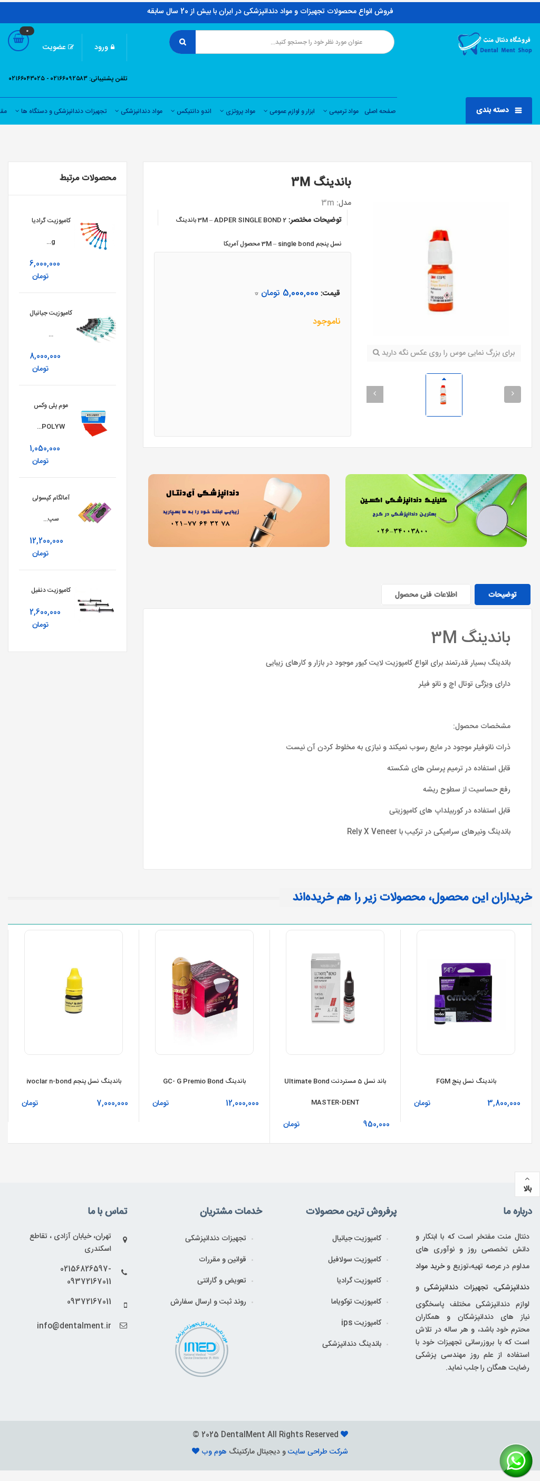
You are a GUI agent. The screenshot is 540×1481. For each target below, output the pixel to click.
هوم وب (215, 1452)
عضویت (54, 47)
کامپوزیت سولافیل (354, 1259)
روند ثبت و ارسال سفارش (208, 1302)
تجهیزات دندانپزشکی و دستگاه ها (63, 111)
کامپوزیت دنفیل (51, 590)
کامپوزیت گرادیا (359, 1281)
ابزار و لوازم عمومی (291, 111)
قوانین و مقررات (222, 1259)
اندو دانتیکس (193, 111)
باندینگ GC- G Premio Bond (204, 1081)
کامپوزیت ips (361, 1323)
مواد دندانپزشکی (140, 111)
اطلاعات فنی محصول (426, 595)
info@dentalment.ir (74, 1326)
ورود (101, 47)
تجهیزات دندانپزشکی (215, 1238)
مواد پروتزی (239, 111)
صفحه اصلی (380, 111)
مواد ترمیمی (343, 111)
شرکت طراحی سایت (317, 1452)
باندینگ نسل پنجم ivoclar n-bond (73, 1081)
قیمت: (330, 293)
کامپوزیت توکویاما (356, 1302)
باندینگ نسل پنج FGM (466, 1081)
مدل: (343, 203)
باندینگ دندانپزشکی (351, 1344)
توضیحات (502, 595)
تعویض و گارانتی (221, 1281)
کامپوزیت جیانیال (356, 1238)
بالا (528, 1189)
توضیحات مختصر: (315, 220)
